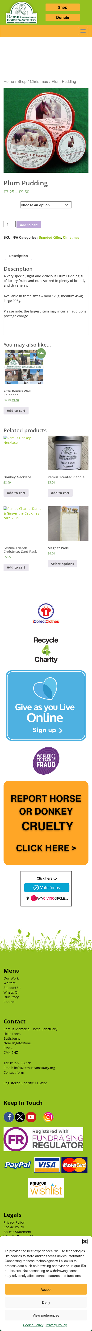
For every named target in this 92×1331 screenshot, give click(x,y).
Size (7, 204)
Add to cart (29, 224)
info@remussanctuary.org (34, 1068)
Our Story (11, 997)
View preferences (46, 1315)
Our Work (11, 978)
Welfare (10, 983)
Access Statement (17, 1232)
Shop (62, 7)
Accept (46, 1289)
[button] (85, 1241)
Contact (10, 1001)
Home (9, 81)
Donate (62, 17)
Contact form (14, 1072)
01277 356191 (21, 1063)
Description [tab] (18, 256)
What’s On (12, 992)
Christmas (39, 81)
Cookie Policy (33, 1325)
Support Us (12, 987)
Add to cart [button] (16, 410)
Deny (46, 1302)
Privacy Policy (56, 1325)
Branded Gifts (50, 237)
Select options (62, 564)
